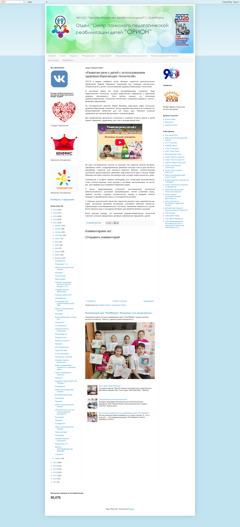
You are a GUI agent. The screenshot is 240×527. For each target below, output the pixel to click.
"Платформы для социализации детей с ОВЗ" (65, 304)
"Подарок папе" (61, 337)
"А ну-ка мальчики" (62, 354)
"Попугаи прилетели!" (63, 295)
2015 (55, 482)
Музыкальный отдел (173, 154)
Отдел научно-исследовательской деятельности (173, 197)
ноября (58, 229)
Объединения (88, 56)
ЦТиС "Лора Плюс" (172, 151)
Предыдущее (148, 301)
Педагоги (73, 56)
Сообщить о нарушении (62, 199)
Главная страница (119, 301)
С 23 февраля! (60, 326)
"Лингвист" (59, 378)
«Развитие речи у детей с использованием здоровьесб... (65, 412)
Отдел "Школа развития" (175, 157)
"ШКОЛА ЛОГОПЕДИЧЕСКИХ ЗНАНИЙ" (64, 449)
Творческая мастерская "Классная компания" (174, 191)
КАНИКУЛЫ (68, 60)
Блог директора (171, 135)
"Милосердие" (60, 279)
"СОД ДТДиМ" (105, 56)
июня (57, 245)
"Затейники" (59, 322)
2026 (55, 210)
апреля (58, 252)
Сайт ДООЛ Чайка (172, 216)
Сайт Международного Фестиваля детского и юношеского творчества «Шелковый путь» (174, 224)
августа (58, 239)
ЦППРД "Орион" (171, 146)
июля (57, 242)
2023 (55, 219)
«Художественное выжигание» (62, 291)
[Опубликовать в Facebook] (115, 222)
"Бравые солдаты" (62, 341)
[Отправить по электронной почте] (107, 222)
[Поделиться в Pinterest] (117, 222)
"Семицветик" (60, 261)
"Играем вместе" (61, 334)
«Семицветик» (60, 298)
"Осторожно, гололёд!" (63, 357)
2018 (55, 472)
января (58, 458)
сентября (59, 235)
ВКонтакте (169, 122)
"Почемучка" (59, 398)
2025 (55, 213)
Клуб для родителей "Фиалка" (164, 56)
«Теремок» (59, 454)
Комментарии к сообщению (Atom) (112, 305)
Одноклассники (171, 125)
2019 (55, 469)
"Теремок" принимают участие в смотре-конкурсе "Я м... (63, 284)
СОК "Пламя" (170, 213)
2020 (55, 466)
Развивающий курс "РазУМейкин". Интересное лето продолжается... (119, 313)
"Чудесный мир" (61, 350)
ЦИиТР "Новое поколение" (175, 163)
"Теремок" (58, 344)
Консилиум (53, 60)
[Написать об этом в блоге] (109, 222)
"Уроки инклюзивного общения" (63, 374)
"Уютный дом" (60, 276)
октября (58, 232)
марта (57, 255)
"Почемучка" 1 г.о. (61, 264)
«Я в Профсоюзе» (62, 347)
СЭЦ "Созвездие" (172, 148)
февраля (58, 258)
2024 (55, 216)
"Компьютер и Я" (61, 444)
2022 (55, 223)
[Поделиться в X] (112, 222)
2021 (55, 463)
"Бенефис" (59, 273)
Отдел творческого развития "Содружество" (176, 186)
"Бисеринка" (59, 417)
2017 (55, 476)
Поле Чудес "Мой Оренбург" (110, 386)
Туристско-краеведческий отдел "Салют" (175, 176)
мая (56, 248)
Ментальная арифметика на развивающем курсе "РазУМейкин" (124, 413)
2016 (55, 479)
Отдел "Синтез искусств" (175, 160)
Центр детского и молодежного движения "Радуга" (174, 203)
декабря (58, 226)
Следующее (91, 301)
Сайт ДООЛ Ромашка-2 (174, 219)
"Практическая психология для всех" (113, 399)
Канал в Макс (170, 119)
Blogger (131, 509)
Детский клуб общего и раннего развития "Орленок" (176, 209)
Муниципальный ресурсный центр (131, 56)
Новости (52, 56)
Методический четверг (63, 395)
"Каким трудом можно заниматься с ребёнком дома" (65, 367)
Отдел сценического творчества (173, 166)
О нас (62, 56)
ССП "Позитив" (171, 143)
